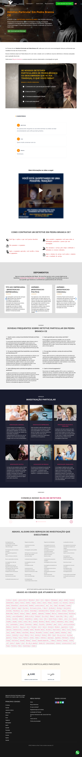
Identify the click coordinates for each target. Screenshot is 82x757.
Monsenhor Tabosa (39, 629)
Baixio (19, 645)
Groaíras (72, 637)
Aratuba (31, 637)
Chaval (53, 635)
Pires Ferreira (15, 640)
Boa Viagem (62, 605)
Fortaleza (8, 600)
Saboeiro (18, 632)
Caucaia (14, 600)
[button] (76, 298)
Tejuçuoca (22, 627)
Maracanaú (31, 600)
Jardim (71, 616)
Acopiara (68, 605)
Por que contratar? (34, 707)
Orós (7, 624)
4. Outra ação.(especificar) (32, 101)
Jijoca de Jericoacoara (68, 624)
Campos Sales (59, 616)
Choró (31, 635)
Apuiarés (57, 632)
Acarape (52, 632)
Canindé (28, 602)
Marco (65, 616)
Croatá (71, 627)
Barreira (47, 621)
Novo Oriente (45, 616)
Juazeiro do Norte (22, 600)
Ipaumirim (8, 637)
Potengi (8, 640)
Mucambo (63, 632)
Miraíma (27, 635)
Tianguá (33, 602)
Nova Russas (72, 613)
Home (31, 702)
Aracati (44, 602)
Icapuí (54, 624)
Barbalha (31, 605)
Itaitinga (64, 610)
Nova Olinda (25, 632)
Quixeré (53, 621)
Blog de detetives (49, 3)
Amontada (8, 610)
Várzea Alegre (33, 610)
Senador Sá (41, 643)
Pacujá (7, 645)
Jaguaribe (33, 613)
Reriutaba (33, 627)
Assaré (20, 621)
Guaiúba (35, 618)
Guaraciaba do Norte (43, 610)
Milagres (52, 616)
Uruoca (21, 635)
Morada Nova (14, 605)
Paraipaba (47, 613)
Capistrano (8, 629)
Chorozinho (41, 624)
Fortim (68, 629)
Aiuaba (31, 629)
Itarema (26, 610)
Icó (60, 602)
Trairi (51, 605)
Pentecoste (70, 610)
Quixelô (13, 632)
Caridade (35, 621)
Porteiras (45, 632)
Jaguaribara (57, 637)
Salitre (63, 629)
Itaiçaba (18, 643)
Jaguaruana (41, 613)
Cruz (70, 618)
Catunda (34, 640)
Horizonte (65, 602)
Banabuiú (57, 627)
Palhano (53, 640)
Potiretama (14, 645)
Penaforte (59, 640)
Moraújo (65, 640)
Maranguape (54, 600)
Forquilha (8, 621)
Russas (22, 602)
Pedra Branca (16, 610)
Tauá (47, 605)
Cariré (39, 627)
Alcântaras (43, 637)
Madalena (8, 627)
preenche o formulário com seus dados (32, 278)
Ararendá (22, 640)
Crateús (39, 602)
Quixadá (66, 600)
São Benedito (52, 608)
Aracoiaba (14, 618)
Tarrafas (71, 640)
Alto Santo (48, 629)
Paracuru (22, 613)
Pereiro (73, 629)
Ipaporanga (50, 637)
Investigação (29, 3)
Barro (30, 621)
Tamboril (21, 618)
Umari (22, 643)
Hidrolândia (49, 624)
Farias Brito (15, 627)
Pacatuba (71, 600)
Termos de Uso (33, 718)
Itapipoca (47, 600)
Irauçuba (14, 621)
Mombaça (59, 608)
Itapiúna (35, 624)
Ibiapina (60, 618)
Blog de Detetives (17, 59)
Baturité (16, 613)
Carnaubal (25, 629)
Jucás (65, 618)
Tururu (7, 632)
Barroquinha (39, 632)
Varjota (44, 627)
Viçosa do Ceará (23, 605)
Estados (21, 3)
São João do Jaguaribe (31, 643)
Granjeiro (34, 645)
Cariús (28, 627)
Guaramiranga (26, 645)
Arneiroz (12, 643)
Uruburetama (60, 621)
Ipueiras (58, 610)
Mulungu (28, 640)
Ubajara (28, 613)
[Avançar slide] (71, 521)
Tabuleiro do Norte (29, 616)
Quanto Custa (39, 3)
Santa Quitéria (66, 608)
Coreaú (25, 621)
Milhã (49, 635)
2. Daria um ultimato (30, 91)
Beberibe (14, 608)
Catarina (21, 624)
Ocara (40, 618)
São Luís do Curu (61, 635)
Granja (55, 605)
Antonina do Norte (66, 643)
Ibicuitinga (69, 635)
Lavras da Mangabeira (17, 616)
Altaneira (58, 643)
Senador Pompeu (52, 618)
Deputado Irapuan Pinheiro (44, 640)
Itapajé (19, 608)
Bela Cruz (54, 613)
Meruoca (32, 632)
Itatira (66, 621)
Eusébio (8, 608)
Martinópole (65, 637)
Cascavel (55, 602)
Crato (41, 600)
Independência (28, 618)
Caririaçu (8, 618)
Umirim (59, 624)
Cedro (45, 618)
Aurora (74, 618)
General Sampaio (50, 643)
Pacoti (20, 637)
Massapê (52, 610)
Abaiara (37, 637)
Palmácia (44, 635)
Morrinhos (41, 621)
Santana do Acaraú (62, 613)
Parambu (8, 616)
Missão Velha (9, 613)
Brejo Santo (25, 608)
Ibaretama (37, 635)
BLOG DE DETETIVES (50, 498)
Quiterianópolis (14, 624)
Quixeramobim (9, 602)
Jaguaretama (64, 627)
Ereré (74, 643)
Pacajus (50, 602)
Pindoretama (28, 624)
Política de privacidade (35, 721)
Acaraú (8, 605)
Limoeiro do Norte (39, 605)
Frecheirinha (15, 635)
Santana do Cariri (17, 629)
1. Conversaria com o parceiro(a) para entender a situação (40, 86)
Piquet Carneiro (56, 629)
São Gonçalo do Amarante (36, 608)
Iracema (8, 635)
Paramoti (25, 637)
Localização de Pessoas (35, 712)
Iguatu (60, 600)
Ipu (22, 610)
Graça (69, 632)
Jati (7, 643)
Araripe (71, 621)
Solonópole (50, 627)
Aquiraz (17, 602)
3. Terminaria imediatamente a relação (35, 96)
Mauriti (45, 608)
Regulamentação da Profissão (37, 709)
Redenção (37, 616)
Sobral (37, 600)
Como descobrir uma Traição (65, 3)
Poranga (15, 637)
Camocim (71, 602)
